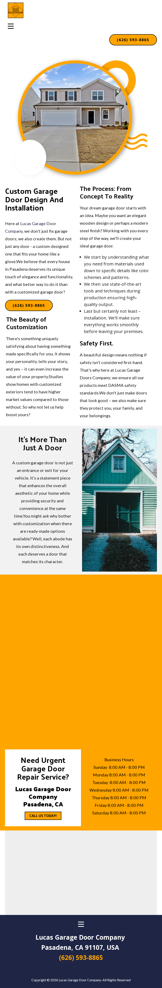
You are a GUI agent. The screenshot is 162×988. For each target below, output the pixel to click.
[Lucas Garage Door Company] (15, 10)
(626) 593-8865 (133, 39)
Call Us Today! (43, 815)
